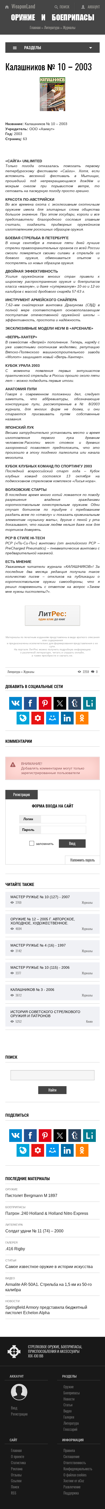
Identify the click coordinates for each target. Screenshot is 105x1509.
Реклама (16, 1468)
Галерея (11, 1242)
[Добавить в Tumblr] (74, 703)
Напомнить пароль (82, 860)
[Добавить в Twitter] (60, 703)
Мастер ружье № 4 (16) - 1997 (51, 948)
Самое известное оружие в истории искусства (49, 1266)
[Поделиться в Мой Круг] (37, 718)
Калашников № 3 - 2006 (51, 992)
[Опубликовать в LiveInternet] (89, 703)
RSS (13, 1493)
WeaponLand (23, 6)
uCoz (81, 1480)
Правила (69, 1450)
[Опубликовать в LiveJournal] (23, 718)
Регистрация (21, 794)
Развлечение (72, 1487)
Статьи (10, 1260)
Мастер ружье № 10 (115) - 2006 (51, 970)
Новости (12, 1301)
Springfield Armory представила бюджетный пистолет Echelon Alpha (46, 1310)
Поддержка (71, 1493)
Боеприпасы (15, 1207)
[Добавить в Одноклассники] (82, 718)
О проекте (17, 1456)
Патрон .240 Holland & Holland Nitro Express (46, 1213)
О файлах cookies (74, 1475)
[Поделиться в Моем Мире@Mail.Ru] (52, 718)
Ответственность (74, 1462)
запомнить (45, 844)
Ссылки (16, 1480)
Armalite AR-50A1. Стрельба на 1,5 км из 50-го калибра (48, 1287)
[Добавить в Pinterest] (45, 703)
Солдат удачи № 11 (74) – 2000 (34, 1231)
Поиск (64, 7)
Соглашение (71, 1456)
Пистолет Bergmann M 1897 (31, 1195)
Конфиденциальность (77, 1468)
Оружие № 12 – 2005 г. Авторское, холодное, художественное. (51, 924)
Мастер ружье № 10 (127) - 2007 (51, 900)
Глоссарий (70, 1429)
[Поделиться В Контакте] (15, 703)
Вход (14, 1408)
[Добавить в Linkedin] (67, 718)
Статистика (18, 1462)
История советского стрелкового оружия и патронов (51, 1016)
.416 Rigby (15, 1249)
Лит (52, 615)
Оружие (11, 1189)
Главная (16, 1450)
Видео (10, 1278)
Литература (14, 1224)
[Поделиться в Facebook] (30, 703)
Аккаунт (94, 7)
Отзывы (16, 1475)
